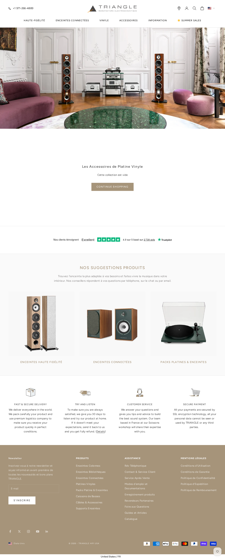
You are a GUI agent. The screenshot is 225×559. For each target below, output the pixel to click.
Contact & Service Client (140, 471)
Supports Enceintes (88, 508)
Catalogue (131, 519)
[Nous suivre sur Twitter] (19, 531)
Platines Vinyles (85, 484)
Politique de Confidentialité (198, 478)
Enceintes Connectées (90, 478)
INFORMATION (157, 20)
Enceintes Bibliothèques (91, 471)
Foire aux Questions (137, 506)
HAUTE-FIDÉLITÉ (34, 20)
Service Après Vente (137, 478)
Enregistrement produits (140, 494)
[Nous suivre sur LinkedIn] (47, 531)
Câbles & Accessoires (89, 502)
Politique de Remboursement (199, 490)
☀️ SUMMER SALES (189, 20)
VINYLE (104, 20)
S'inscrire (22, 500)
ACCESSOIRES (128, 20)
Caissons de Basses (88, 496)
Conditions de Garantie (195, 471)
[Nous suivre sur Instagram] (28, 531)
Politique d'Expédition (194, 484)
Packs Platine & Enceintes (92, 490)
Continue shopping (112, 186)
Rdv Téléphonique (135, 465)
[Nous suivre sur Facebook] (10, 531)
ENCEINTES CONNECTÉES (72, 20)
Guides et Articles (136, 512)
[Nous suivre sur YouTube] (37, 531)
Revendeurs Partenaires (139, 500)
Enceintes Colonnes (88, 465)
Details (101, 431)
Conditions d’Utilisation (195, 465)
